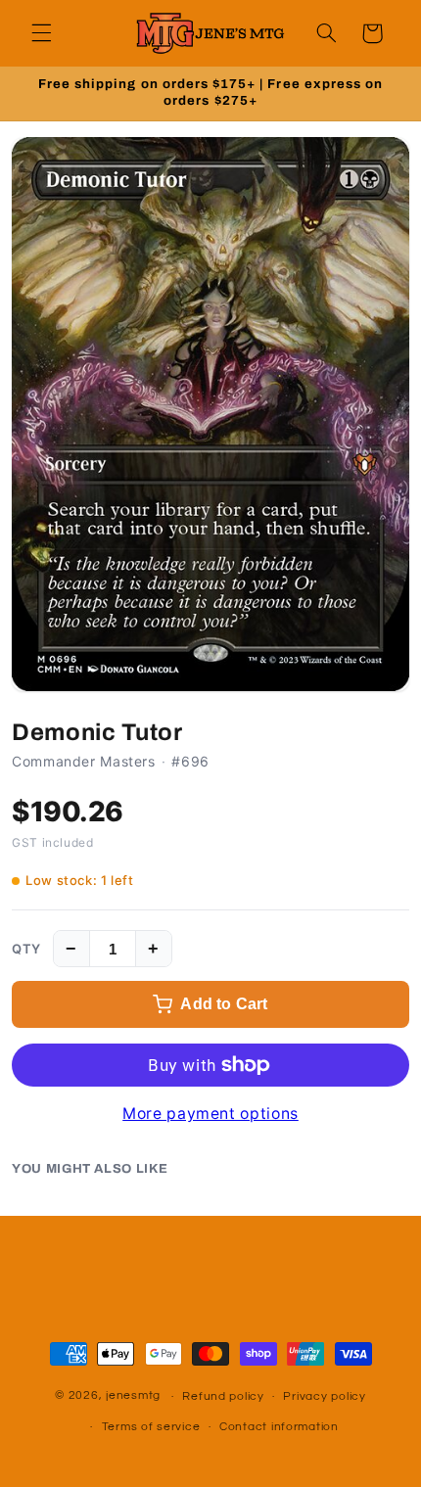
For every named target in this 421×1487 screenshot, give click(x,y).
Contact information (279, 1426)
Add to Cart (223, 1004)
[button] (41, 33)
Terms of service (151, 1426)
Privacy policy (324, 1396)
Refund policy (223, 1396)
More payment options (210, 1113)
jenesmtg (133, 1396)
